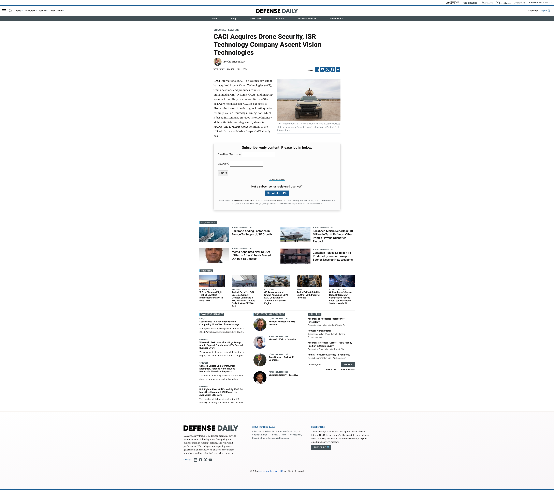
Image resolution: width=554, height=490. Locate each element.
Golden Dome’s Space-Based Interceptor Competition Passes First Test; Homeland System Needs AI (340, 298)
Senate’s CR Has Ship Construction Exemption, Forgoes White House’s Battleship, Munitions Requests (217, 368)
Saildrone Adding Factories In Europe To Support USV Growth (252, 232)
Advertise (256, 431)
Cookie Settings (259, 434)
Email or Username (229, 154)
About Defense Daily (287, 431)
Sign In (544, 10)
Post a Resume (348, 369)
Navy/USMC (256, 18)
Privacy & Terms (278, 434)
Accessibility (296, 434)
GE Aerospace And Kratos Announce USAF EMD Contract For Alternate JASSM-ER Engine (276, 298)
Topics (17, 10)
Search (347, 364)
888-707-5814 (276, 200)
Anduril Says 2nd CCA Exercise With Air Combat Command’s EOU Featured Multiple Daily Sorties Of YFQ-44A (243, 299)
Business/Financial (307, 18)
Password (223, 164)
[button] (4, 11)
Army (233, 18)
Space (214, 18)
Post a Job (331, 369)
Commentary (336, 18)
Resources (30, 10)
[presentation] (259, 324)
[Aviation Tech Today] (540, 2)
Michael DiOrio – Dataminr (282, 339)
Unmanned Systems (226, 30)
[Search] (10, 11)
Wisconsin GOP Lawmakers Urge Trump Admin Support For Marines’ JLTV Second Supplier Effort (221, 345)
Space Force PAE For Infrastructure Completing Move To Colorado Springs (219, 323)
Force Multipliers (278, 319)
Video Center (56, 10)
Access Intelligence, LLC (270, 471)
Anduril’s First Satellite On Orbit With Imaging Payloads (308, 295)
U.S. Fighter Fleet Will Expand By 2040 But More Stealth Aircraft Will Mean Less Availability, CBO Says (221, 392)
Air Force (279, 18)
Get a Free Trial (277, 193)
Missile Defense (207, 289)
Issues (42, 10)
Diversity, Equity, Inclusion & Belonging (270, 438)
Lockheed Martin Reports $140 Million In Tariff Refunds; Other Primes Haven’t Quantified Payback (333, 236)
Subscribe (533, 10)
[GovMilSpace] (503, 2)
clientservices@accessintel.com (248, 200)
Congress (203, 339)
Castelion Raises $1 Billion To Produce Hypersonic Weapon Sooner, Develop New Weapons (333, 256)
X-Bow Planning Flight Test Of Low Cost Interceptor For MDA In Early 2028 (211, 296)
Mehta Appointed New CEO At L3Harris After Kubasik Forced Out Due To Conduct (251, 255)
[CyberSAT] (519, 2)
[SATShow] (487, 2)
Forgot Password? (277, 179)
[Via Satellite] (470, 3)
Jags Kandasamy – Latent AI (283, 375)
